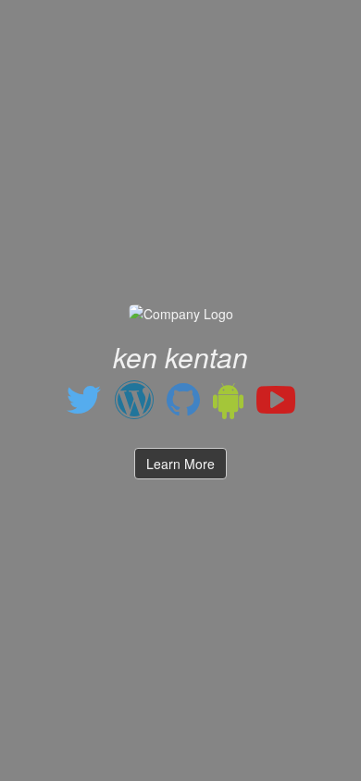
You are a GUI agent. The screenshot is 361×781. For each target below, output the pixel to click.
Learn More (180, 463)
